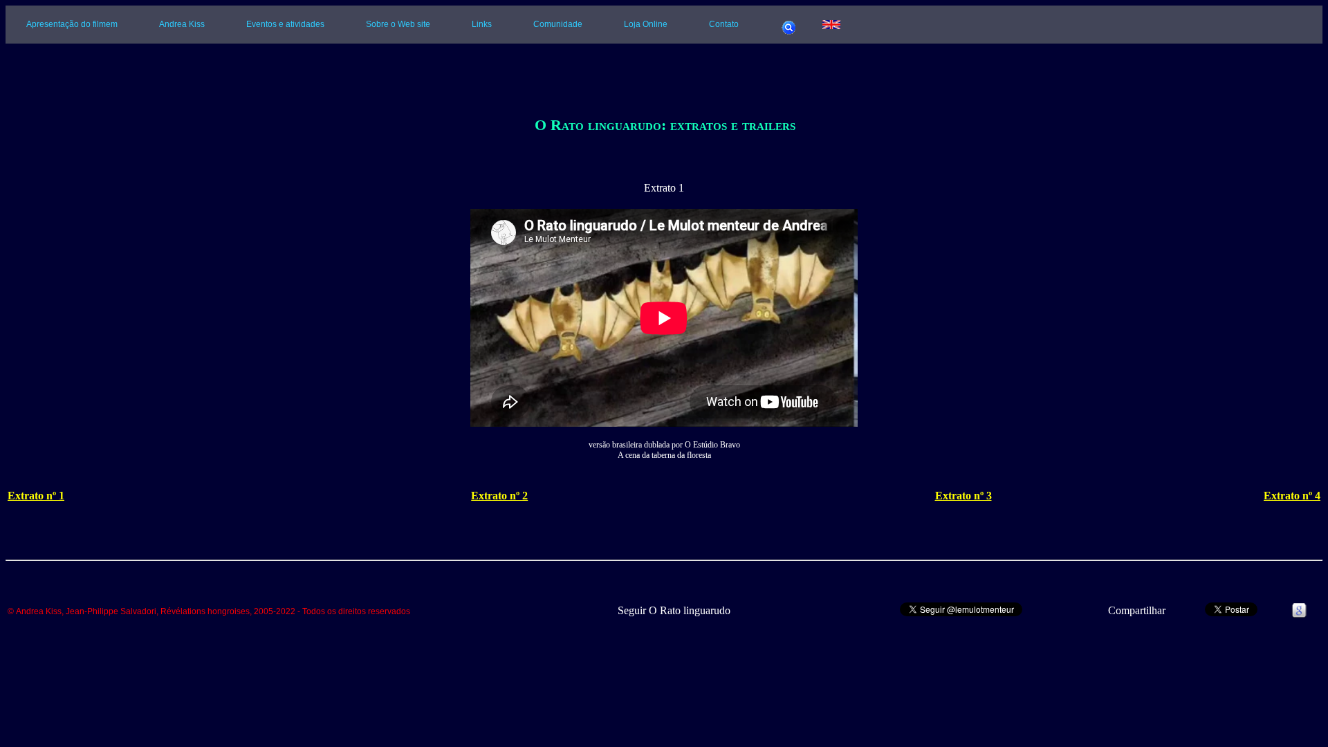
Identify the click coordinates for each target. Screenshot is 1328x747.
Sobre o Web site (398, 24)
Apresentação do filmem (72, 24)
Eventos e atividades (285, 24)
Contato (724, 24)
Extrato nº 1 (36, 495)
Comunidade (557, 24)
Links (482, 24)
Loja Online (645, 24)
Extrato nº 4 (1292, 495)
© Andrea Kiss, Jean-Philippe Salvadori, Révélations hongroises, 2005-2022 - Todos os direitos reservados (209, 611)
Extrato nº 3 (963, 495)
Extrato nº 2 (499, 495)
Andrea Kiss (182, 24)
